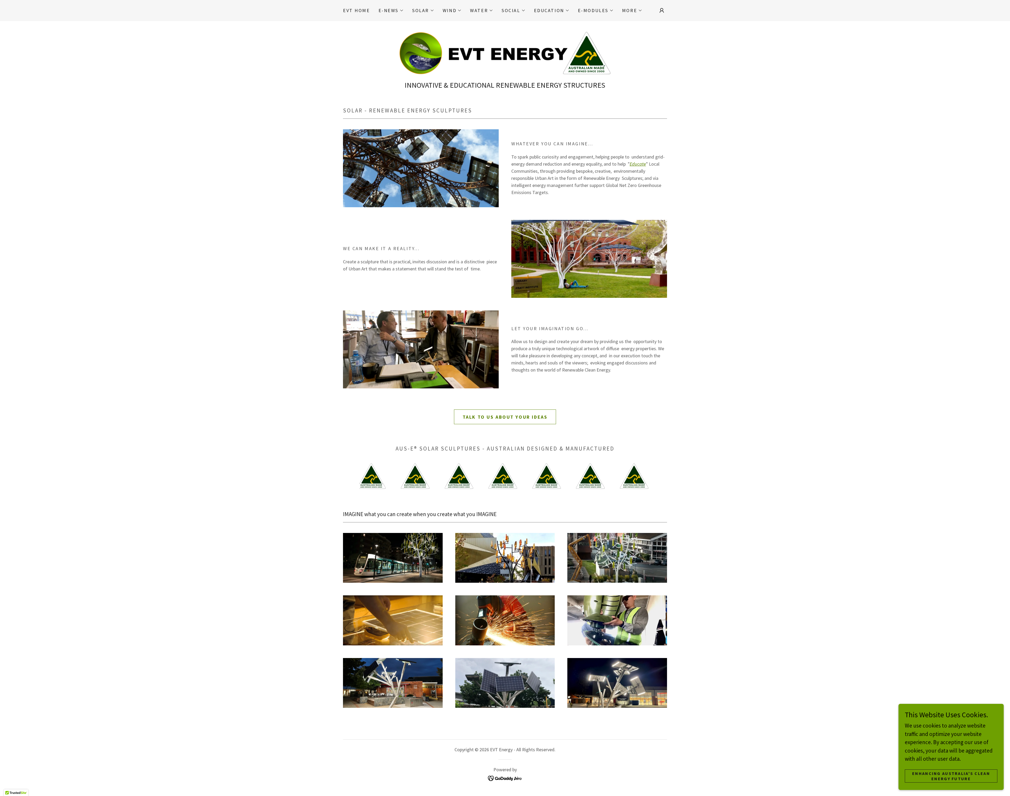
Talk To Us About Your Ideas (505, 417)
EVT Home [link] (356, 10)
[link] (505, 52)
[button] (391, 10)
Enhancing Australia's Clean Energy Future (951, 775)
